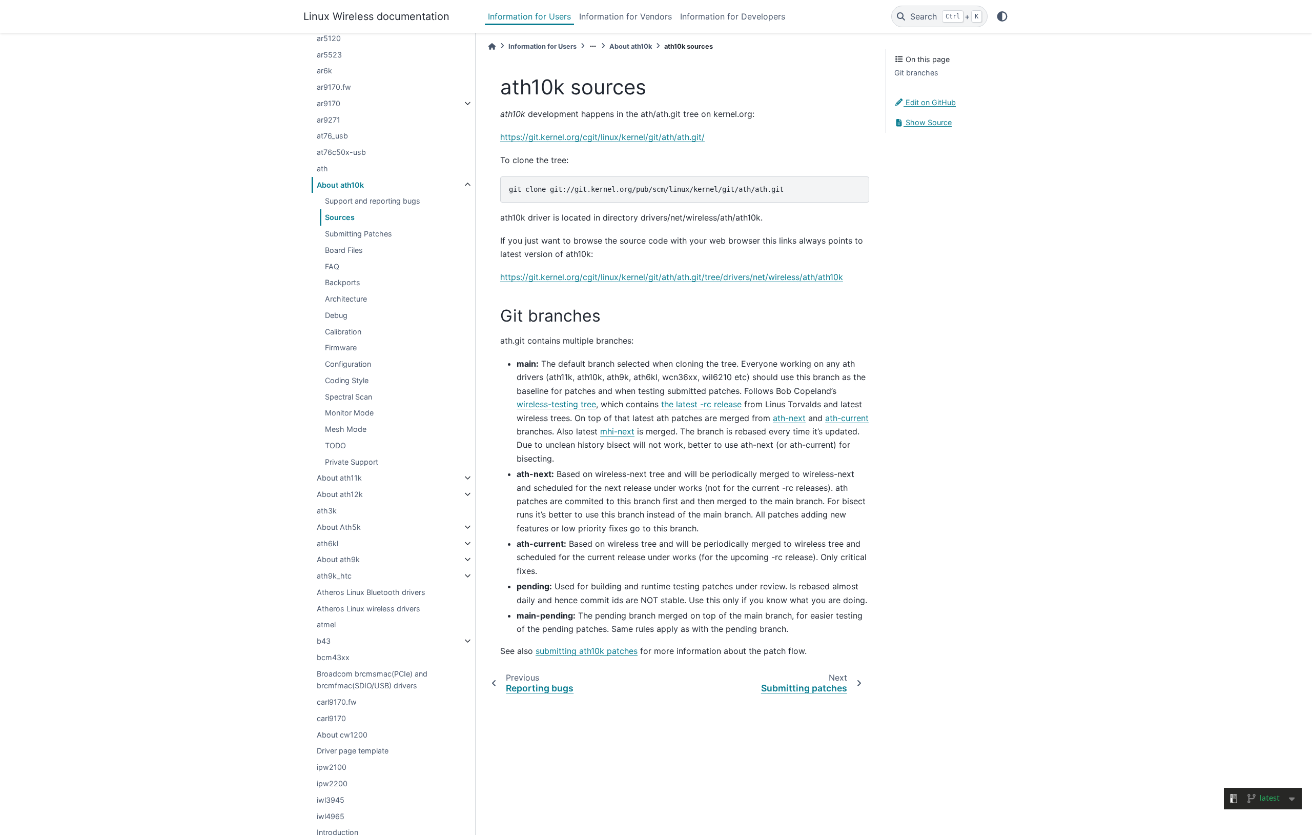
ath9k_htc (334, 575)
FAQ (332, 266)
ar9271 (328, 119)
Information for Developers (732, 16)
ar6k (324, 70)
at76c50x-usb (341, 152)
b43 (324, 641)
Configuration (348, 364)
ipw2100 (331, 767)
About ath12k (340, 494)
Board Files (344, 250)
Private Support (351, 462)
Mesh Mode (345, 429)
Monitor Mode (349, 412)
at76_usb (332, 135)
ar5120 (329, 38)
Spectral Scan (348, 396)
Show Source (928, 122)
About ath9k (338, 559)
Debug (336, 315)
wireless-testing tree (556, 404)
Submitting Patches (358, 233)
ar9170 (328, 103)
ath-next (789, 418)
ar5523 (329, 54)
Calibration (343, 331)
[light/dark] (1002, 16)
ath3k (327, 510)
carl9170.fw (337, 702)
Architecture (346, 298)
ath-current (847, 418)
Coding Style (346, 380)
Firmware (341, 347)
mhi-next (617, 431)
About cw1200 (342, 734)
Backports (342, 282)
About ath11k (339, 477)
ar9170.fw (334, 87)
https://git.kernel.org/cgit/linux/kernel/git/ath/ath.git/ (602, 137)
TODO (335, 445)
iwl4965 (330, 816)
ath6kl (327, 543)
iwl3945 (330, 800)
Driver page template (352, 750)
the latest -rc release (701, 404)
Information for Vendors (625, 16)
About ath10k (340, 185)
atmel (326, 624)
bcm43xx (333, 657)
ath (322, 168)
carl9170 (331, 718)
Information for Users (529, 16)
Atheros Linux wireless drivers (368, 608)
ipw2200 (332, 783)
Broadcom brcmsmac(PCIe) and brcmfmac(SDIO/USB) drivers (372, 679)
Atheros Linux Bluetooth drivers (371, 592)
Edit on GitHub (930, 102)
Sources (340, 217)
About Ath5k (339, 527)
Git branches (916, 72)
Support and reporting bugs (372, 200)
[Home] (492, 46)
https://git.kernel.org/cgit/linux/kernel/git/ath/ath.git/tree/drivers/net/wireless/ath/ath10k (671, 277)
